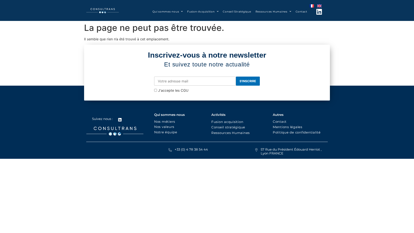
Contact (301, 11)
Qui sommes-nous (165, 11)
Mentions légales (287, 127)
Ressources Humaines (271, 11)
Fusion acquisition (228, 122)
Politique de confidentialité (297, 132)
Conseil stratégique (228, 127)
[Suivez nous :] (120, 120)
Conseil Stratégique (237, 11)
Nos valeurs (165, 127)
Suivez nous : (102, 119)
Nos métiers (164, 122)
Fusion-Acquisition (201, 11)
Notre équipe (165, 132)
